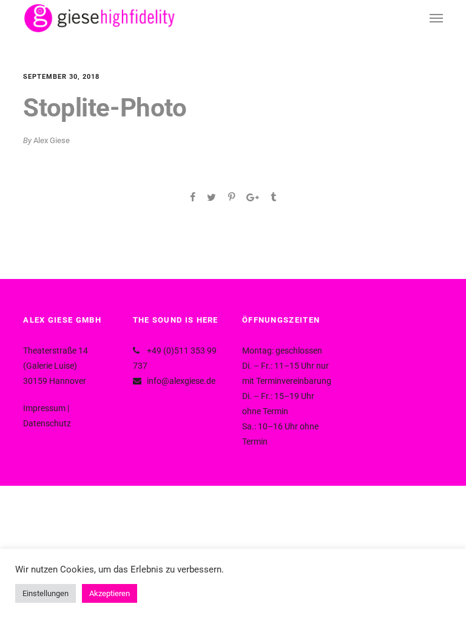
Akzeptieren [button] (109, 593)
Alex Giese (51, 140)
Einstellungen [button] (45, 593)
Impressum (44, 408)
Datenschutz (47, 423)
